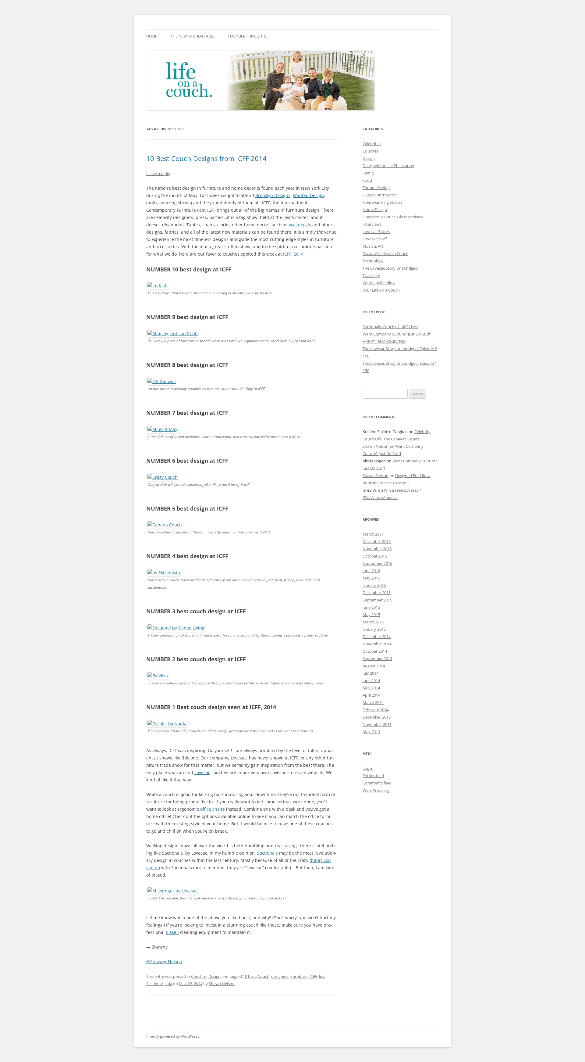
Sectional (154, 983)
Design (214, 976)
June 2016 (371, 570)
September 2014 (377, 658)
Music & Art (373, 246)
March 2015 (373, 622)
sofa (168, 983)
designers (280, 976)
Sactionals (267, 853)
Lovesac (202, 772)
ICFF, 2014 (293, 254)
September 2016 (377, 563)
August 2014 (374, 666)
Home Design (375, 209)
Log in (368, 768)
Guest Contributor (379, 195)
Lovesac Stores (376, 231)
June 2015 (371, 607)
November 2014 (377, 644)
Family (368, 173)
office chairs (212, 809)
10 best (249, 976)
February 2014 (375, 709)
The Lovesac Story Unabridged (390, 268)
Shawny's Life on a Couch (385, 253)
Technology (373, 261)
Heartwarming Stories (382, 202)
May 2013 (371, 731)
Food (367, 180)
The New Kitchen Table (193, 36)
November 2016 (377, 548)
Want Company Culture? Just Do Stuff (397, 334)
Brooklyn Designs (272, 195)
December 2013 (377, 717)
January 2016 (374, 585)
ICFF (313, 976)
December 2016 (377, 541)
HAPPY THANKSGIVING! (384, 341)
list (321, 976)
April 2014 (371, 695)
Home (151, 36)
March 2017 (373, 534)
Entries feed (373, 775)
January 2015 (374, 629)
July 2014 (370, 673)
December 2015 (377, 592)
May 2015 (371, 614)
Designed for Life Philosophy (388, 165)
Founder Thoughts (247, 36)
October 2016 (375, 556)
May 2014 (371, 688)
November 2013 (377, 724)
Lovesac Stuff (375, 239)
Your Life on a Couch (381, 290)
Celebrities (372, 143)
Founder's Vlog (376, 187)
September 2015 (377, 600)
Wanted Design (308, 195)
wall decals (300, 225)
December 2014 (377, 636)
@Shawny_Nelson (164, 961)
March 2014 (373, 702)
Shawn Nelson (222, 983)
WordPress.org (376, 790)
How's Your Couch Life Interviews (393, 217)
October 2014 (375, 651)
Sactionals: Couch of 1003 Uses (390, 326)
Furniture (298, 976)
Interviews (372, 224)
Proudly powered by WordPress (172, 1036)
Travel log (371, 275)
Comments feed (377, 783)
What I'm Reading (379, 282)
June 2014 (371, 680)
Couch (263, 976)
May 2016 (371, 578)
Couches (199, 976)
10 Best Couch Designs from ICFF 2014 (206, 158)
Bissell (172, 932)
